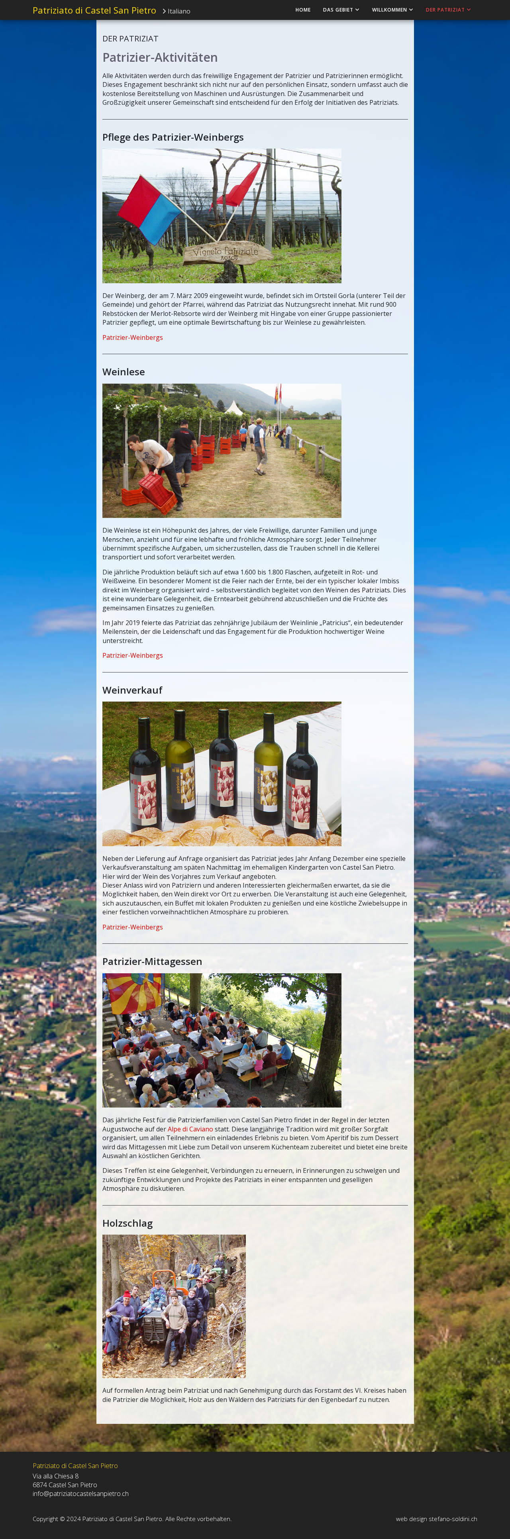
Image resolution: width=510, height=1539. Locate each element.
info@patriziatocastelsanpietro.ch (81, 1493)
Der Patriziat (445, 9)
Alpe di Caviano (190, 1129)
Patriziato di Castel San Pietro (94, 10)
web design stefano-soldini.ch (436, 1519)
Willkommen (389, 9)
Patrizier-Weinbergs (132, 337)
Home (303, 9)
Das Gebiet (338, 9)
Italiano (178, 11)
